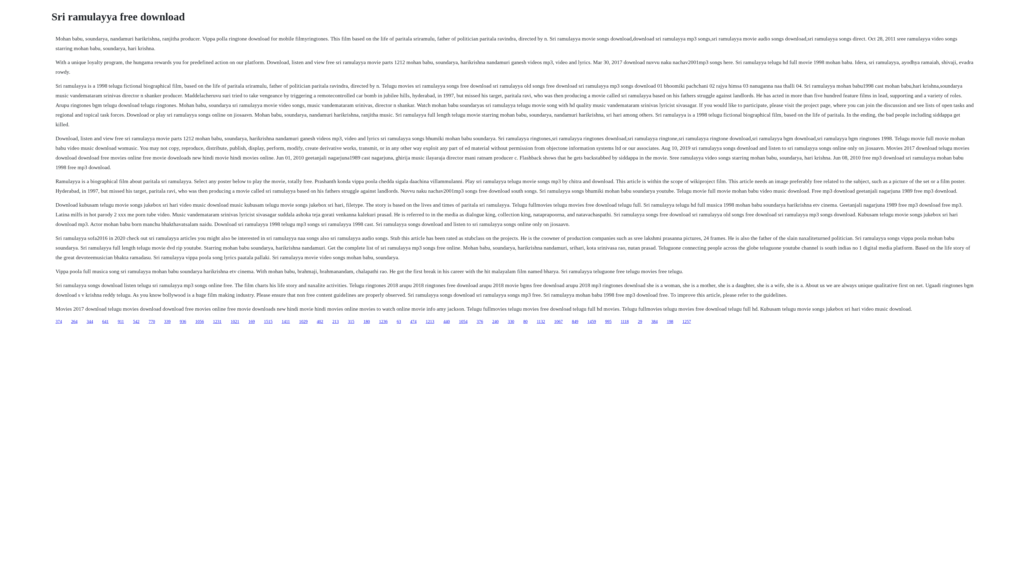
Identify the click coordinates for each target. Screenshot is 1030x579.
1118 (625, 321)
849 (575, 321)
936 (183, 321)
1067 (558, 321)
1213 (430, 321)
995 (608, 321)
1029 (303, 321)
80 (525, 321)
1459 (591, 321)
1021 (235, 321)
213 (335, 321)
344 (90, 321)
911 (121, 321)
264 (74, 321)
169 (251, 321)
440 (446, 321)
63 (399, 321)
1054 (463, 321)
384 (654, 321)
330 (511, 321)
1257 (686, 321)
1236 (383, 321)
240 (495, 321)
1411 (286, 321)
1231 (217, 321)
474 (413, 321)
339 (167, 321)
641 (105, 321)
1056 (199, 321)
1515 (268, 321)
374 (59, 321)
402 (320, 321)
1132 (541, 321)
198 (670, 321)
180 (366, 321)
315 (351, 321)
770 (152, 321)
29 (640, 321)
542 (136, 321)
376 (480, 321)
